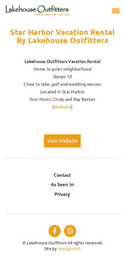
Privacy (62, 194)
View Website (62, 140)
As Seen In (62, 184)
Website (62, 106)
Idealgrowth (69, 248)
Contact (62, 175)
